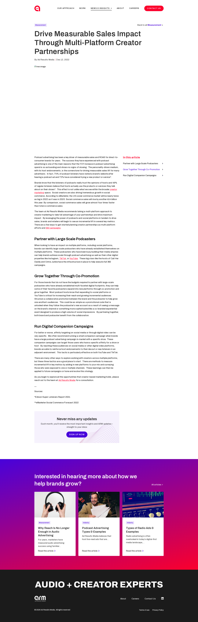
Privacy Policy (158, 610)
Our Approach (65, 8)
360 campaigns (53, 228)
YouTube (73, 258)
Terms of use (144, 610)
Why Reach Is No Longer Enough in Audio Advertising (54, 532)
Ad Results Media (67, 380)
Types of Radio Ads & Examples (140, 530)
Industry (86, 523)
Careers (134, 8)
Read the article (46, 551)
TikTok (62, 258)
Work (82, 8)
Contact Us (154, 8)
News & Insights (100, 8)
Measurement (40, 25)
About (120, 8)
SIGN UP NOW (77, 434)
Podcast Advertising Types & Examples (95, 530)
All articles (156, 485)
